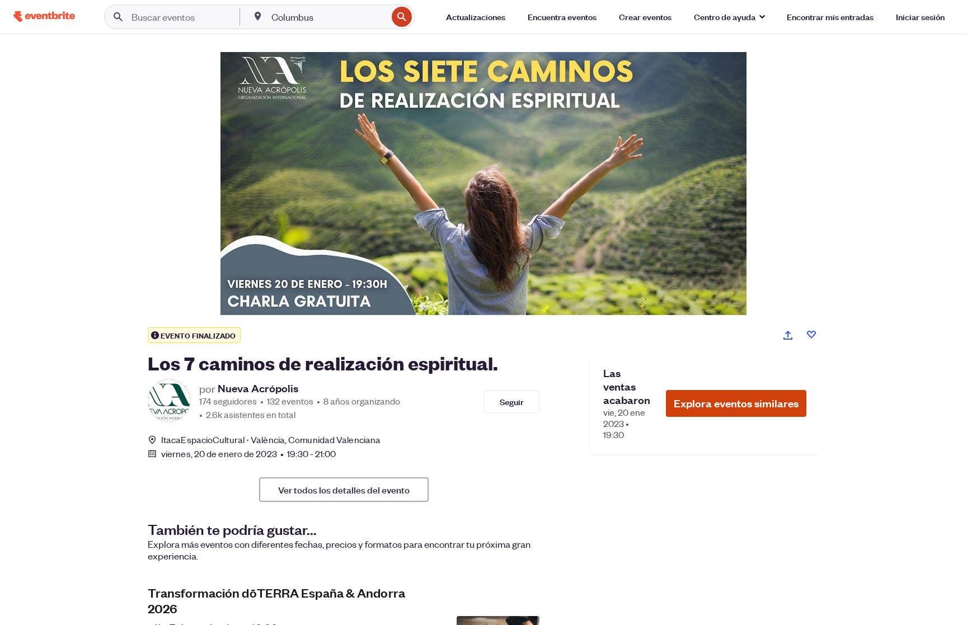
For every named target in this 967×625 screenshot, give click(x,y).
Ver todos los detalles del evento (344, 489)
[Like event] (811, 334)
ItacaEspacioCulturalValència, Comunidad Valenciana (271, 439)
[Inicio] (44, 16)
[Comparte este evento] (788, 335)
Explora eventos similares (736, 403)
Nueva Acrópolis (258, 388)
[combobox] (328, 17)
